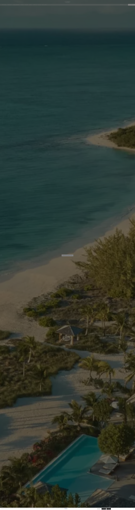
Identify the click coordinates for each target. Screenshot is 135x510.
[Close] (134, 509)
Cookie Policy (66, 508)
